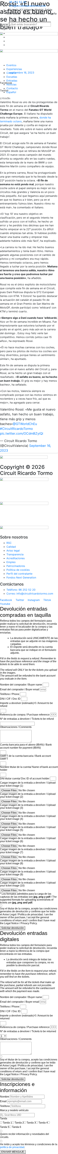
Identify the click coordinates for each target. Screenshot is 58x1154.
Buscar (4, 24)
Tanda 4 (43, 1122)
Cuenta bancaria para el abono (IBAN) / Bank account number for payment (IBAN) (26, 746)
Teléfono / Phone (9, 694)
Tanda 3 (31, 1122)
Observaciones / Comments (16, 727)
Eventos (11, 65)
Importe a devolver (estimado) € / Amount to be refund (26, 704)
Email (3, 1101)
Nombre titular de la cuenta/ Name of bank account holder (29, 768)
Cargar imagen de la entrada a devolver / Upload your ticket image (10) (28, 884)
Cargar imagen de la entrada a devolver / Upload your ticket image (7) (28, 851)
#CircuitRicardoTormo (16, 429)
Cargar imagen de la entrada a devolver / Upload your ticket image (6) (28, 839)
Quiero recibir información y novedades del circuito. (24, 1135)
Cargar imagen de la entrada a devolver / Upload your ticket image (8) (28, 862)
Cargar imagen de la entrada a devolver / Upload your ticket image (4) (28, 817)
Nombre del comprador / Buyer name (21, 684)
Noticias (11, 84)
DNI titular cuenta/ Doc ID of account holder (24, 778)
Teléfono (5, 1106)
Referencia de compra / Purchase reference (25, 714)
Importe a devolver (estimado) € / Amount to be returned (26, 1017)
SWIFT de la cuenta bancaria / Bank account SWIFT (25, 757)
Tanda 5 (4, 1127)
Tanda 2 (19, 1122)
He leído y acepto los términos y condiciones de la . (28, 1146)
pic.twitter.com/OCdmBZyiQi (21, 433)
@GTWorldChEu (25, 424)
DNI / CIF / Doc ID (10, 698)
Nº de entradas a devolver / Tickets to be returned (28, 1031)
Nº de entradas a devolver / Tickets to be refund (27, 718)
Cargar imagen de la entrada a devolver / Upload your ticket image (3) (28, 806)
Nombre (4, 1096)
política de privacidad (12, 1147)
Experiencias (14, 69)
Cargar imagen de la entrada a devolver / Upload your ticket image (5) (28, 828)
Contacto (12, 88)
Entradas (11, 80)
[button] (29, 20)
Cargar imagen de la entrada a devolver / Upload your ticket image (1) (28, 784)
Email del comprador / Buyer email (19, 689)
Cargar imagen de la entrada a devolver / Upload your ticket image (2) (28, 795)
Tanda (3, 1118)
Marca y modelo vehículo (14, 1110)
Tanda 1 (7, 1122)
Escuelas (11, 76)
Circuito (11, 72)
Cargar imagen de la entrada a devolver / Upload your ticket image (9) (28, 873)
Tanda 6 (16, 1127)
